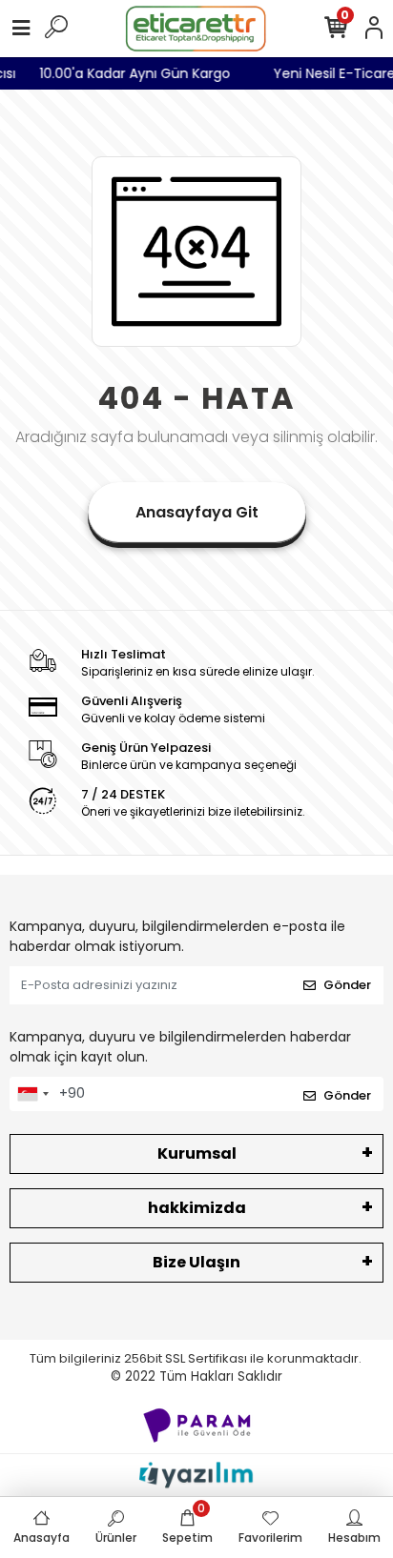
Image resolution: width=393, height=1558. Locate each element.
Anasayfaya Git (197, 512)
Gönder (347, 985)
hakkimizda (197, 1208)
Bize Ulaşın (196, 1262)
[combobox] (32, 1094)
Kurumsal (197, 1153)
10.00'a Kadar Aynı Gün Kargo (140, 73)
